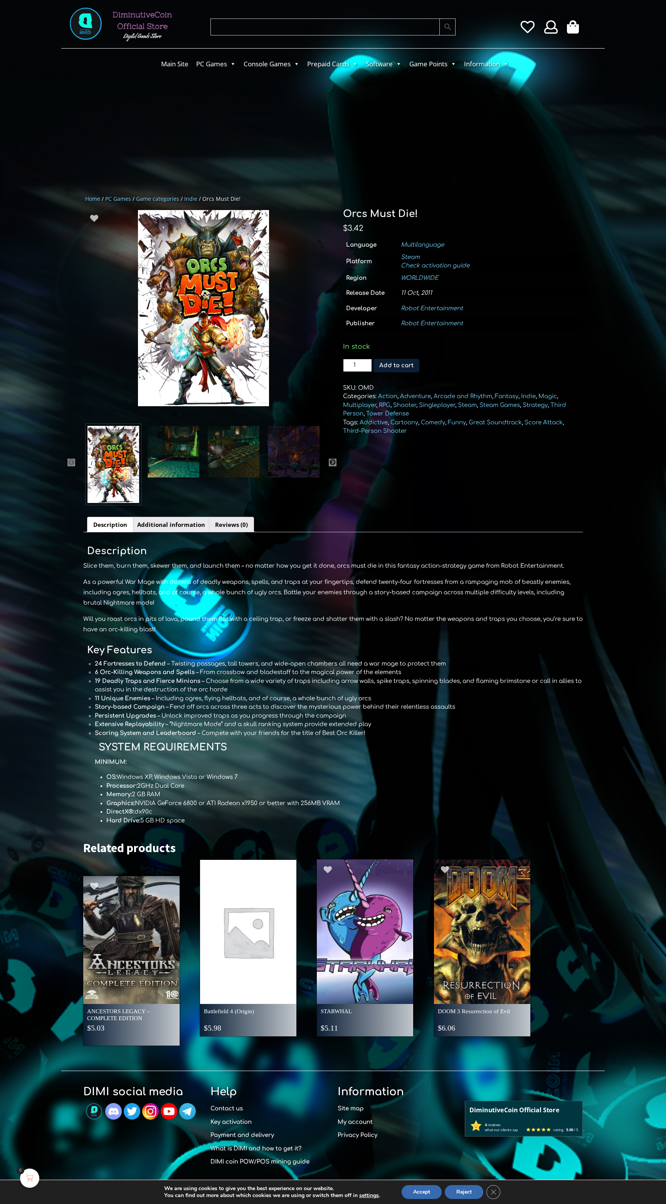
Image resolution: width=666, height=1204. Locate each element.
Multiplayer (359, 405)
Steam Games (499, 405)
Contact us (226, 1108)
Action (387, 396)
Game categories (157, 198)
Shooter (404, 405)
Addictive (374, 422)
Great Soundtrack (495, 422)
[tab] (110, 524)
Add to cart (396, 365)
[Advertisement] (302, 129)
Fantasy (506, 396)
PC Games (211, 63)
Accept (421, 1192)
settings (369, 1195)
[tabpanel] (203, 308)
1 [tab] (174, 418)
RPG (384, 405)
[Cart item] (575, 30)
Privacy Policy (357, 1135)
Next (332, 462)
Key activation (231, 1122)
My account (355, 1122)
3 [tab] (197, 418)
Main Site (174, 63)
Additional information (171, 524)
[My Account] (551, 30)
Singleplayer (437, 405)
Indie (190, 198)
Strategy (535, 405)
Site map (351, 1108)
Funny (457, 422)
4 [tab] (209, 418)
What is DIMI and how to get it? (255, 1148)
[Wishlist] (527, 30)
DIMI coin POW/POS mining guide (259, 1162)
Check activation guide (435, 265)
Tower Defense (387, 413)
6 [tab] (232, 418)
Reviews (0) (231, 524)
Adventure (415, 396)
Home (92, 198)
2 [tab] (186, 418)
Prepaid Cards (328, 63)
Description (110, 524)
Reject (464, 1192)
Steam (410, 257)
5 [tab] (220, 418)
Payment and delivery (242, 1135)
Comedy (433, 422)
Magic (547, 396)
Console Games (267, 63)
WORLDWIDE (419, 278)
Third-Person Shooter (375, 431)
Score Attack (544, 422)
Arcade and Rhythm (463, 396)
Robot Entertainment (432, 308)
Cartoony (404, 422)
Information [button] (482, 63)
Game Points (428, 63)
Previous (71, 462)
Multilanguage (422, 245)
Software (379, 63)
